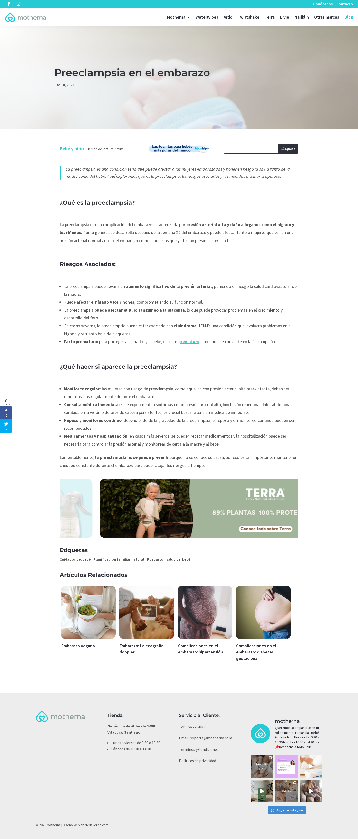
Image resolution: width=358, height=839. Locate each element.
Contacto (344, 3)
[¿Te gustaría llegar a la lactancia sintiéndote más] (286, 766)
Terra (270, 17)
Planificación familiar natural (119, 559)
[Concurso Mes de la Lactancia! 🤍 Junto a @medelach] (286, 791)
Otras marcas (326, 17)
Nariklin (301, 17)
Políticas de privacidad (197, 760)
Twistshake (248, 17)
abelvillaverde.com (94, 825)
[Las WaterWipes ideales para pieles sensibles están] (311, 766)
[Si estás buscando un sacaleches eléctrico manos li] (311, 791)
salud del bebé (178, 559)
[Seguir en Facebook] (9, 4)
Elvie (284, 17)
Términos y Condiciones (198, 749)
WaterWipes (207, 17)
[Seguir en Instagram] (18, 4)
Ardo (228, 17)
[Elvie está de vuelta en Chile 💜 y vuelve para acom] (262, 766)
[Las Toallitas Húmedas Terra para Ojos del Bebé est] (262, 791)
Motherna (176, 17)
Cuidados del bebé (75, 559)
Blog (348, 17)
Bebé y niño (72, 148)
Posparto (155, 559)
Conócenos (323, 3)
